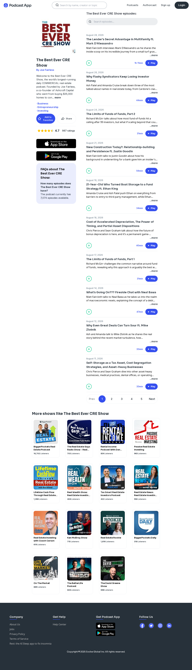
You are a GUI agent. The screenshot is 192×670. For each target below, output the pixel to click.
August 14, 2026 (94, 288)
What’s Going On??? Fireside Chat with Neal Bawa (121, 292)
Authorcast (149, 5)
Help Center (59, 624)
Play (153, 63)
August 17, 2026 (94, 255)
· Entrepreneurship (47, 107)
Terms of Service (19, 638)
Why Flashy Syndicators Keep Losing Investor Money (117, 78)
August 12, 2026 (94, 321)
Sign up (165, 5)
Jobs (12, 629)
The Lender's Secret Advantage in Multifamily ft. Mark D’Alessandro (120, 41)
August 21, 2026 (94, 143)
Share (69, 118)
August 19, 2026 (94, 180)
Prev (92, 398)
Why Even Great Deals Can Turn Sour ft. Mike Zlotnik (117, 327)
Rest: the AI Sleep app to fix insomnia (30, 643)
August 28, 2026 (95, 35)
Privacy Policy (17, 634)
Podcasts (132, 5)
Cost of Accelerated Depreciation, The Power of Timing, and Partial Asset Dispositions (120, 224)
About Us (15, 624)
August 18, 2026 (94, 217)
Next (152, 398)
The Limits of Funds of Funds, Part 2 (110, 114)
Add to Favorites (48, 118)
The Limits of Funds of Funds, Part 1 (110, 259)
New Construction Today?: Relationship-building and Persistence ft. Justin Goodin (120, 149)
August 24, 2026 (95, 109)
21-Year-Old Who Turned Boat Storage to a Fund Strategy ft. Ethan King (119, 186)
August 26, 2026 (95, 72)
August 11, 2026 (94, 358)
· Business (42, 103)
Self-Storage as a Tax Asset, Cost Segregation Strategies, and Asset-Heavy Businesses (118, 365)
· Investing (42, 110)
